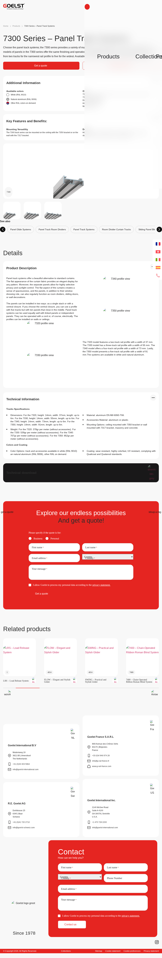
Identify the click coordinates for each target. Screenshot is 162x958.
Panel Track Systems (83, 229)
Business (38, 538)
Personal (54, 538)
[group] (19, 661)
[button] (7, 693)
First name (38, 547)
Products (16, 26)
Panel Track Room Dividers (52, 229)
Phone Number (114, 878)
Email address (39, 558)
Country (90, 558)
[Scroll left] (2, 229)
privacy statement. (101, 585)
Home (5, 26)
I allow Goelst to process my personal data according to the (72, 585)
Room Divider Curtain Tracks (116, 229)
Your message (39, 569)
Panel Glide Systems (20, 229)
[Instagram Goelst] (157, 942)
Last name (91, 547)
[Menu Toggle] (87, 7)
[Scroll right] (159, 229)
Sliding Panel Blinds (148, 229)
